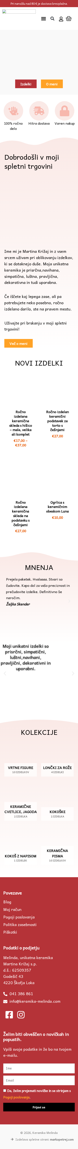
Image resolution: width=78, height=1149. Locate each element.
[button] (43, 18)
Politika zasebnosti (20, 924)
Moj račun (12, 909)
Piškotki (10, 932)
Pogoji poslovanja (19, 917)
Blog (7, 902)
